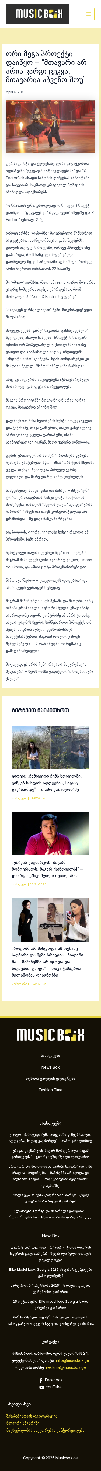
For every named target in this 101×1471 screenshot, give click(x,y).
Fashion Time (50, 1090)
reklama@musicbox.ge (66, 1368)
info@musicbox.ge (72, 1361)
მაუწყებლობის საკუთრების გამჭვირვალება (45, 1431)
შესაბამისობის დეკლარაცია (32, 1416)
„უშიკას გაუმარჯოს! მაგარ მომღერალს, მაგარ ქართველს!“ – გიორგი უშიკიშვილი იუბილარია (47, 869)
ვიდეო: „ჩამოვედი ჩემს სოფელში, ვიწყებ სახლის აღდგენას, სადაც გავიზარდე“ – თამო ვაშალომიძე (47, 783)
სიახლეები (19, 798)
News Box (50, 1067)
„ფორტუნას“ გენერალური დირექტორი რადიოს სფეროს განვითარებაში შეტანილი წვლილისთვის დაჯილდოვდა (50, 1254)
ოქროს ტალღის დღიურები (50, 1079)
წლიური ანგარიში (23, 1423)
